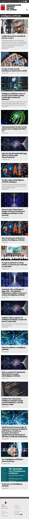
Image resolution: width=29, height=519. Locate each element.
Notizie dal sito (18, 511)
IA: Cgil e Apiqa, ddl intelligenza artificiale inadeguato (13, 181)
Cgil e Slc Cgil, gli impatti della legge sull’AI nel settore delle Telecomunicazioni (14, 155)
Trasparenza (17, 508)
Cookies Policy (4, 516)
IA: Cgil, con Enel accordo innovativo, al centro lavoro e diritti (14, 70)
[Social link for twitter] (19, 1)
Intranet (4, 1)
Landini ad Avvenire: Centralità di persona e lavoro (13, 37)
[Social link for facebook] (21, 1)
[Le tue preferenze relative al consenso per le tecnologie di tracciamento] (26, 516)
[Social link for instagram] (23, 1)
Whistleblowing (4, 512)
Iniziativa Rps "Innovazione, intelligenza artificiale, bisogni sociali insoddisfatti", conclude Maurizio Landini (12, 401)
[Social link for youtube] (26, 1)
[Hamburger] (27, 10)
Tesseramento (17, 506)
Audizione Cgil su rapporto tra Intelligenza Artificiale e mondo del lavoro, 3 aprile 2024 (14, 319)
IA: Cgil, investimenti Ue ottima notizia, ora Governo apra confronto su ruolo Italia (14, 264)
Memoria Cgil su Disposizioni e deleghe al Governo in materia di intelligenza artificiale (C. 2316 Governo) (13, 212)
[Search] (9, 1)
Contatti (16, 505)
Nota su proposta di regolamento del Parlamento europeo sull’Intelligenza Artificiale (13, 374)
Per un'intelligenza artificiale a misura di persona (12, 460)
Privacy (2, 514)
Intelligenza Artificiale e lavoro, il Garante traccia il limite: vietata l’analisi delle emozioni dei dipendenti (13, 96)
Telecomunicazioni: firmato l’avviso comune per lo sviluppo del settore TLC (14, 129)
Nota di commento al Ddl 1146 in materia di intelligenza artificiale (13, 239)
